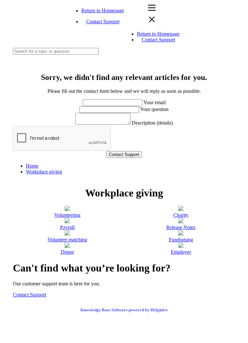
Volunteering (67, 215)
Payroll (67, 227)
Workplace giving (44, 171)
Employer (181, 252)
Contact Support (102, 21)
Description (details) (152, 123)
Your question (154, 109)
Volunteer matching (67, 239)
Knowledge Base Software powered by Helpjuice (124, 309)
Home (32, 166)
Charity (181, 215)
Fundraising (181, 239)
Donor (67, 252)
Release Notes (180, 227)
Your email (154, 102)
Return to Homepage (102, 10)
